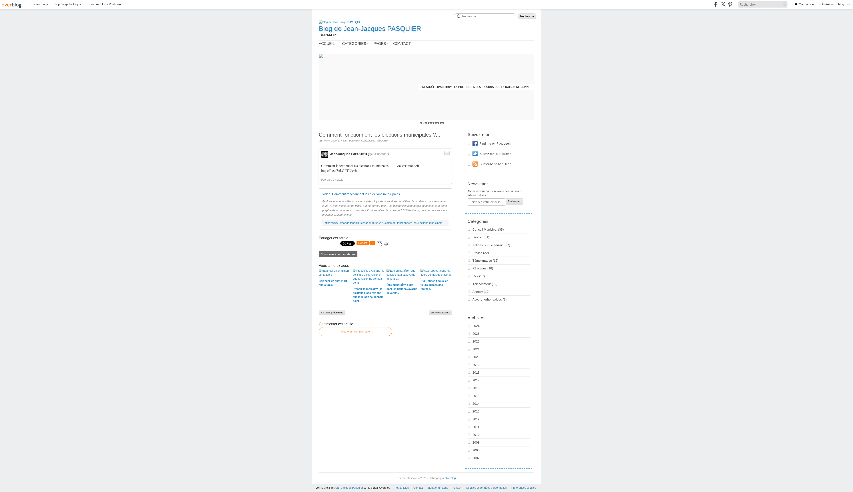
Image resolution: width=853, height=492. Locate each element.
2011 (475, 427)
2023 (476, 333)
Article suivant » (440, 312)
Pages (379, 44)
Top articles (402, 487)
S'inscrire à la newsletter (338, 254)
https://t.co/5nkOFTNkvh (339, 170)
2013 (476, 411)
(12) (485, 284)
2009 (476, 442)
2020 (476, 357)
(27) (491, 245)
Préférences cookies (523, 487)
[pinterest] (730, 4)
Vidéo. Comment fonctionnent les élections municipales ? (362, 194)
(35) (488, 229)
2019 (476, 365)
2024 (476, 326)
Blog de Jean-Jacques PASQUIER (370, 28)
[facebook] (715, 4)
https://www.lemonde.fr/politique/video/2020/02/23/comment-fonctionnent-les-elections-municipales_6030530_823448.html (385, 223)
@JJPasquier (378, 153)
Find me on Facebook (495, 143)
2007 (476, 458)
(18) (482, 268)
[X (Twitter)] (723, 4)
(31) (480, 237)
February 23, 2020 (332, 179)
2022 (476, 341)
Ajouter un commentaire (355, 331)
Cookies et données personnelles (486, 487)
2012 (476, 419)
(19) (485, 260)
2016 (476, 388)
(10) (481, 291)
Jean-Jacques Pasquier (348, 487)
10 (443, 123)
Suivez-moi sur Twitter (495, 153)
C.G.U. (457, 487)
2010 (476, 434)
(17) (478, 276)
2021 (476, 349)
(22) (480, 253)
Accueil (327, 44)
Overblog (450, 478)
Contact (402, 44)
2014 (476, 403)
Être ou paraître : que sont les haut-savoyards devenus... (487, 87)
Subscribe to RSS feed (495, 164)
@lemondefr (410, 165)
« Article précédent (332, 312)
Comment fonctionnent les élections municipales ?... (379, 135)
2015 (476, 396)
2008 (476, 450)
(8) (489, 299)
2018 (476, 372)
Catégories (354, 44)
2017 (476, 380)
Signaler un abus (438, 487)
